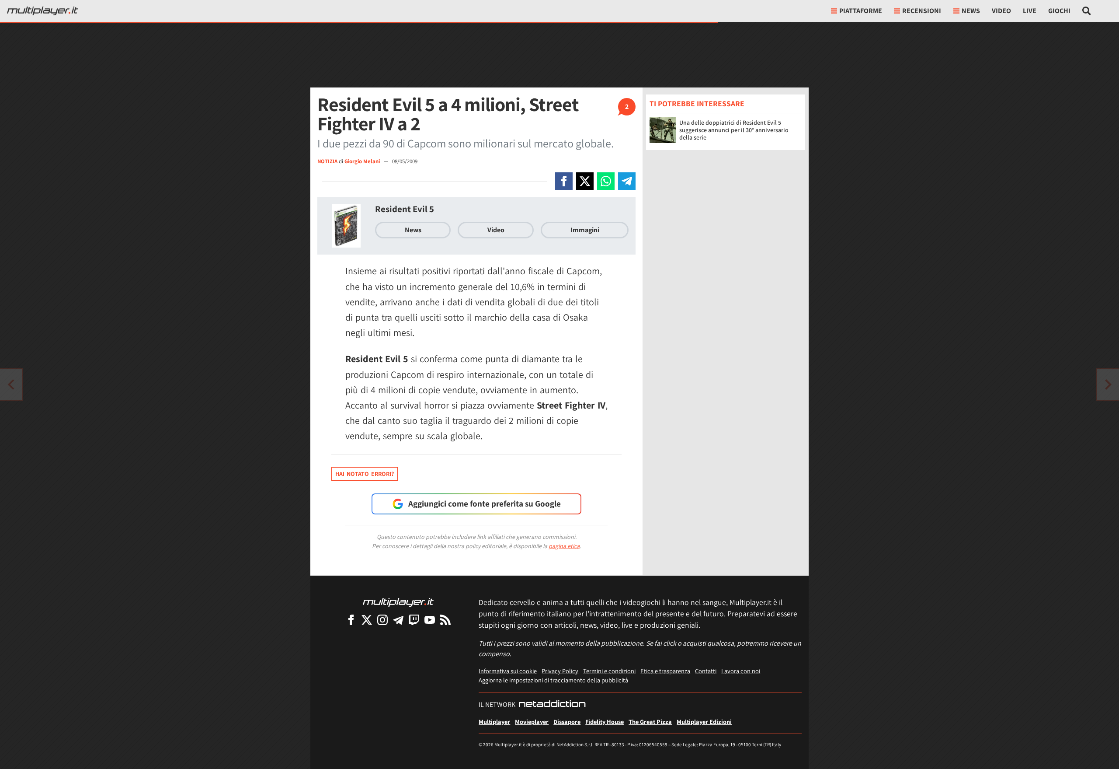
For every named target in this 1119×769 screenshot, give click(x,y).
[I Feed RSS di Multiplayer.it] (445, 619)
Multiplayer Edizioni (704, 721)
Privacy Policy (560, 671)
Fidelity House (604, 721)
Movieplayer (532, 721)
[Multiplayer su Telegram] (398, 619)
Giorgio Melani (362, 161)
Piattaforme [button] (860, 10)
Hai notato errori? (364, 474)
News (413, 229)
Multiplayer (494, 721)
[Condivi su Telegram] (627, 181)
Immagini (584, 229)
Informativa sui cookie (508, 671)
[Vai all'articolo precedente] (1108, 384)
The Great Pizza (650, 721)
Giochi (1059, 10)
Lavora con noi (740, 671)
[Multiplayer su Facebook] (351, 619)
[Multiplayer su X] (366, 619)
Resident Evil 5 (404, 209)
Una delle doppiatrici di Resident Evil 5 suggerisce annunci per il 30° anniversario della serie (734, 130)
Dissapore (566, 721)
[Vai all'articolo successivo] (11, 384)
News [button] (971, 10)
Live (1029, 10)
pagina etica (564, 546)
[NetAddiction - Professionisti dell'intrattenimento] (552, 704)
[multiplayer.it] (398, 601)
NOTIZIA (327, 161)
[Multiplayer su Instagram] (382, 619)
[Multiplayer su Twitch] (414, 619)
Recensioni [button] (921, 10)
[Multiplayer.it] (42, 11)
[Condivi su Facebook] (564, 181)
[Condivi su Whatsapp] (606, 181)
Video (1001, 10)
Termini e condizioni (609, 671)
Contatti (705, 671)
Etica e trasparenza (665, 671)
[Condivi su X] (585, 181)
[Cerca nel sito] (1087, 11)
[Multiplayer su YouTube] (429, 619)
